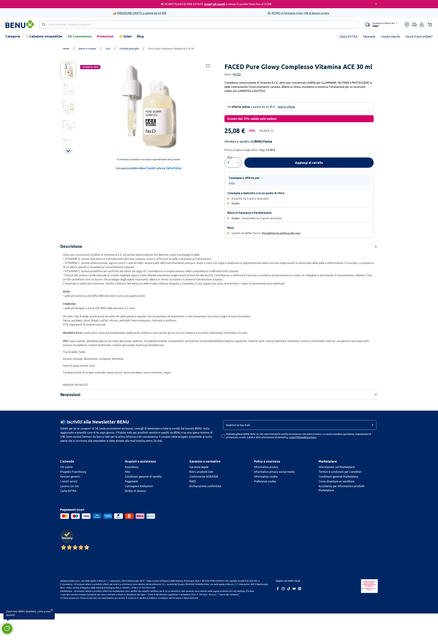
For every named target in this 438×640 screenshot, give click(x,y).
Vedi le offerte (286, 106)
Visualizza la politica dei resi (281, 233)
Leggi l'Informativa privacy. (303, 437)
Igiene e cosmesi (87, 48)
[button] (381, 25)
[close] (376, 4)
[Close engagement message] (51, 610)
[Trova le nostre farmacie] (407, 24)
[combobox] (199, 24)
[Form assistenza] (414, 25)
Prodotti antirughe (129, 48)
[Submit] (43, 24)
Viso (108, 48)
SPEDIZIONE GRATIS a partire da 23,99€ (141, 13)
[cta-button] (373, 425)
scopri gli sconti (214, 4)
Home (66, 48)
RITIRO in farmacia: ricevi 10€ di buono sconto (300, 13)
